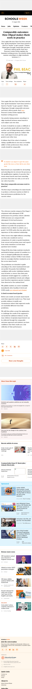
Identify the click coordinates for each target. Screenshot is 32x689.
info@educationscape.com (9, 666)
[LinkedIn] (13, 649)
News (3, 26)
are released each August (18, 290)
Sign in (27, 12)
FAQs (2, 677)
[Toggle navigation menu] (2, 12)
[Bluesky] (9, 649)
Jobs (9, 26)
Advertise (3, 685)
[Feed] (2, 649)
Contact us (4, 674)
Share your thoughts (16, 361)
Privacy (3, 675)
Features (25, 26)
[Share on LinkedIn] (14, 346)
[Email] (17, 649)
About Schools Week (6, 683)
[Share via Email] (18, 346)
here (22, 110)
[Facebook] (6, 649)
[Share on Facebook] (6, 346)
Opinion (16, 26)
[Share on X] (10, 346)
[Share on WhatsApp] (2, 346)
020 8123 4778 (7, 664)
